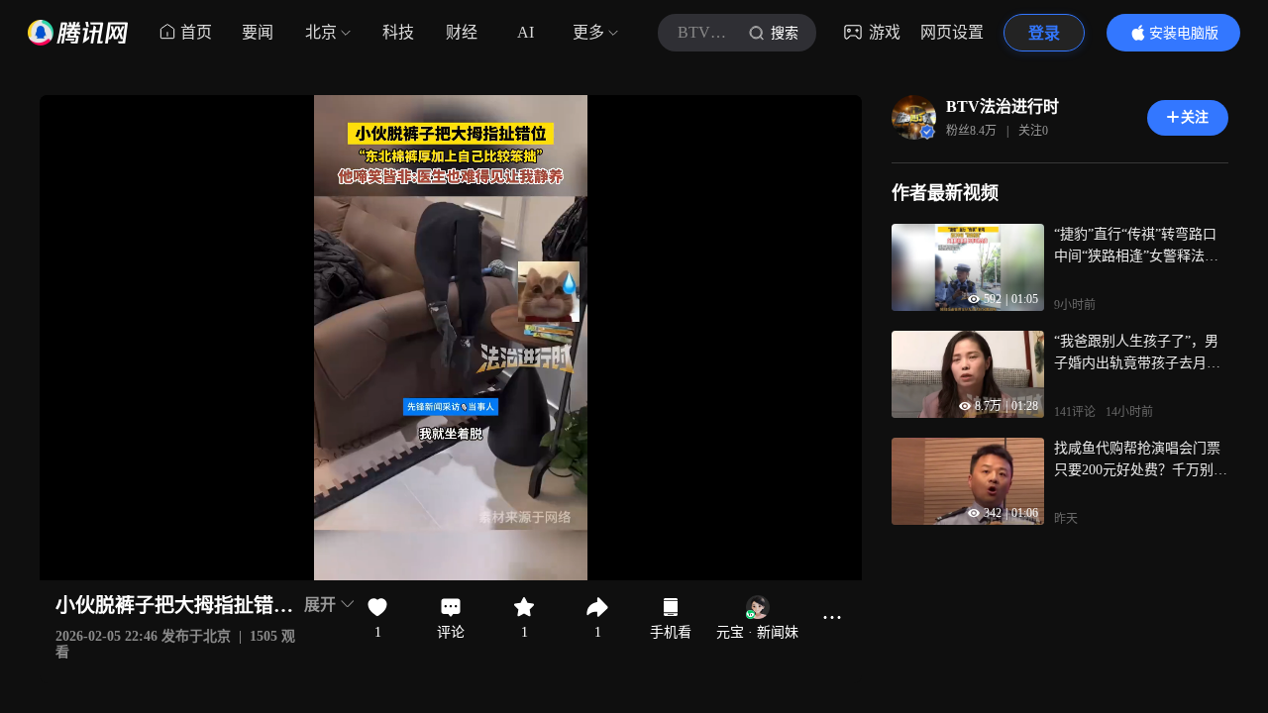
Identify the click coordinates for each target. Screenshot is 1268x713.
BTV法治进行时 (1002, 106)
